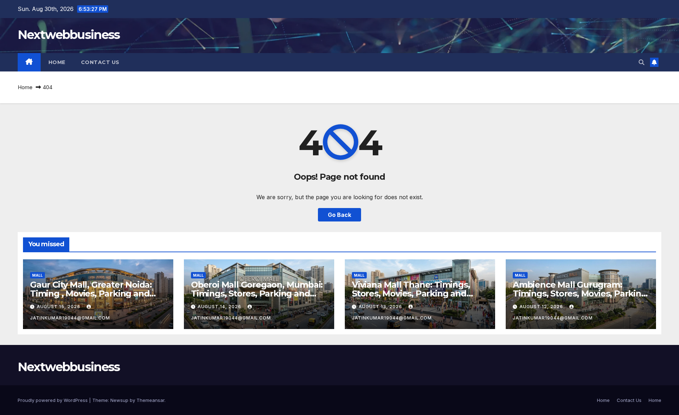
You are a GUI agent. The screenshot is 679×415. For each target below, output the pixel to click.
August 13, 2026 (381, 306)
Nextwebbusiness (69, 34)
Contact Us (100, 62)
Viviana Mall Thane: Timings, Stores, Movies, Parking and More (411, 293)
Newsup (119, 400)
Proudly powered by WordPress (53, 400)
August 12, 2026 (542, 306)
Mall (37, 275)
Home (56, 62)
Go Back (339, 214)
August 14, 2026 (220, 306)
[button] (641, 62)
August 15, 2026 (59, 306)
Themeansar (150, 400)
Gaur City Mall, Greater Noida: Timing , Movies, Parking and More (91, 293)
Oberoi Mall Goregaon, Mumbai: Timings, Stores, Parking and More (257, 293)
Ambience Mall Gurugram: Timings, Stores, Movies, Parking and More (580, 293)
